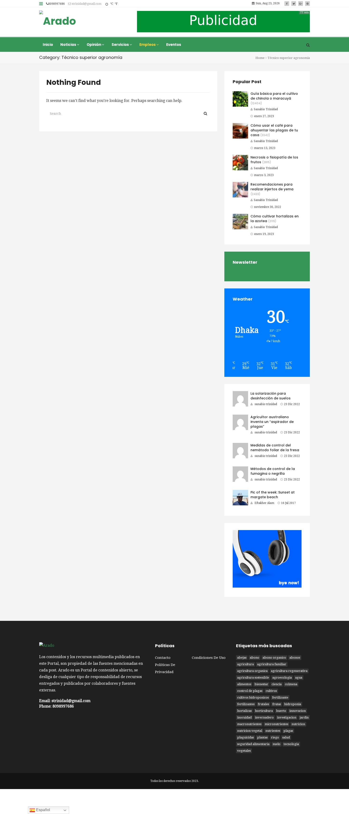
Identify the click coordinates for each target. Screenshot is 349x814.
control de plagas (249, 691)
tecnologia (291, 744)
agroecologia (282, 677)
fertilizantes (246, 704)
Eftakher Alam (264, 503)
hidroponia (292, 704)
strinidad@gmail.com (86, 3)
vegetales (244, 750)
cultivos (271, 691)
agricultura (245, 664)
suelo (276, 744)
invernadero (264, 717)
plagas (288, 731)
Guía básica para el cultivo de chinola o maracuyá (274, 96)
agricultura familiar (271, 664)
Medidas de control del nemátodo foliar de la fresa (274, 447)
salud (286, 737)
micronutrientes (276, 724)
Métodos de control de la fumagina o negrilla (272, 471)
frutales (263, 704)
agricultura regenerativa (289, 671)
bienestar (261, 684)
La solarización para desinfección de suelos (270, 396)
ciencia (277, 684)
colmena (291, 684)
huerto (281, 711)
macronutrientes (249, 724)
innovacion (297, 711)
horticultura (264, 711)
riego (275, 737)
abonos (294, 657)
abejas (241, 657)
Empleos (147, 44)
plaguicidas (245, 737)
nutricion (298, 724)
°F (116, 3)
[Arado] (57, 21)
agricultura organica (252, 671)
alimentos (244, 684)
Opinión (94, 44)
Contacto (162, 658)
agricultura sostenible (253, 677)
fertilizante (280, 697)
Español (42, 810)
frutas (276, 704)
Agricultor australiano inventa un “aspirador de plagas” (272, 422)
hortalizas (244, 711)
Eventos (173, 44)
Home (259, 58)
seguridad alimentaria (253, 744)
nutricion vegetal (249, 731)
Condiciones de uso (209, 658)
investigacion (286, 717)
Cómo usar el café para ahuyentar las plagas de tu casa (274, 130)
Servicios (121, 44)
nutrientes (272, 731)
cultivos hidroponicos (253, 697)
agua (298, 677)
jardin (304, 717)
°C (111, 3)
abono (254, 657)
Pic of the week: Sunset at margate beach (272, 494)
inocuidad (244, 717)
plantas (262, 737)
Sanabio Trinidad (266, 109)
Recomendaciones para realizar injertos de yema (271, 187)
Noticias (68, 44)
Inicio (48, 44)
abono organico (274, 657)
